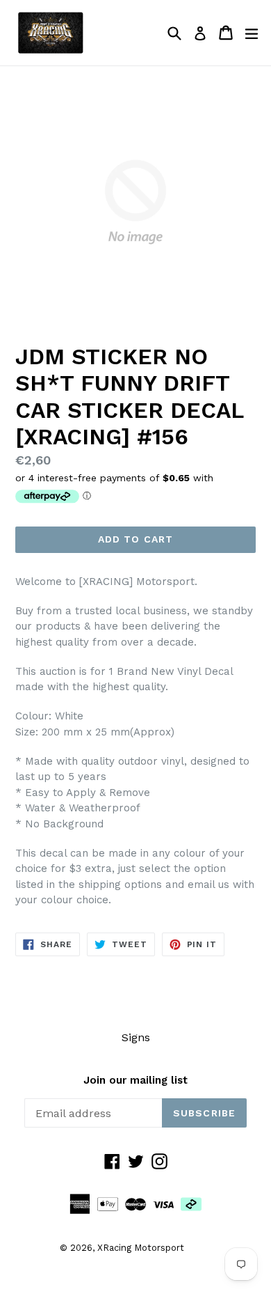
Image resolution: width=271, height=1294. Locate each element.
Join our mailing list (135, 1080)
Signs (136, 1037)
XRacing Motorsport (140, 1247)
